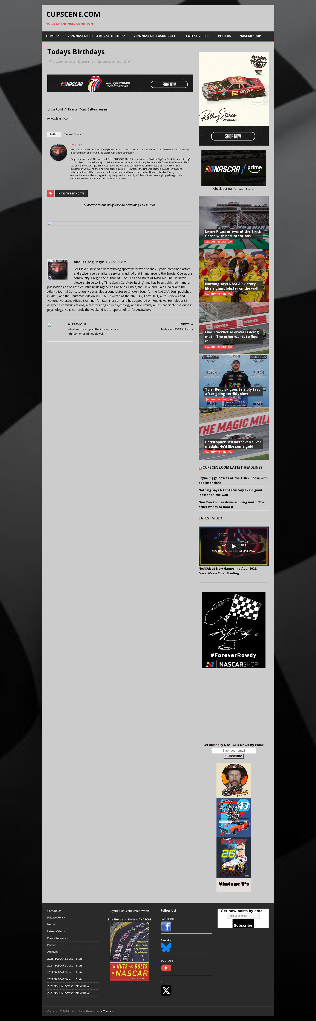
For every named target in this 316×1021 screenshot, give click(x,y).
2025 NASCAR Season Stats (65, 958)
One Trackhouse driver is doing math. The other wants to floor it (232, 336)
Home (50, 36)
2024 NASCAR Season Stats (65, 965)
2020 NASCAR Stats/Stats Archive (68, 993)
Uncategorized (111, 62)
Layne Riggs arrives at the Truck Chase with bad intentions (233, 233)
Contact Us (54, 911)
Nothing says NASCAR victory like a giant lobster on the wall (231, 286)
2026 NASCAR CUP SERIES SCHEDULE (94, 36)
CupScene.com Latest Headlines (232, 467)
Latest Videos (197, 36)
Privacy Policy (56, 917)
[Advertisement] (234, 711)
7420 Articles (118, 262)
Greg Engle (88, 62)
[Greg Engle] (58, 158)
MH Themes (105, 1011)
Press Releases (57, 938)
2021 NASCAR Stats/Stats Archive (68, 986)
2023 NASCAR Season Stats (65, 972)
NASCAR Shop (250, 36)
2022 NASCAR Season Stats (65, 979)
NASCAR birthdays (71, 193)
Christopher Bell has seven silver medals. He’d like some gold (233, 444)
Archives (52, 952)
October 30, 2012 (64, 62)
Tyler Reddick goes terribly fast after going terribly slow (232, 391)
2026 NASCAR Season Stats (155, 36)
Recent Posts (72, 134)
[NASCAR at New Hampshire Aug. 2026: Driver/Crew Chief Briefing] (234, 546)
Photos (224, 36)
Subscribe (233, 756)
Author (53, 134)
